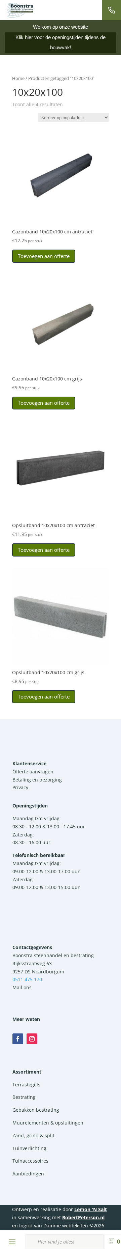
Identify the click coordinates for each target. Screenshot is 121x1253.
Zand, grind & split (33, 1135)
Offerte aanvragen (32, 771)
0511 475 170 (27, 979)
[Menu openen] (12, 1242)
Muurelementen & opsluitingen (47, 1122)
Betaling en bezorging (37, 779)
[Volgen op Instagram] (32, 1038)
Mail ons (22, 987)
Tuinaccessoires (30, 1161)
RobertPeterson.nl (83, 1217)
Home (18, 78)
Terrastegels (26, 1084)
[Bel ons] (111, 10)
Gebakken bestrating (35, 1110)
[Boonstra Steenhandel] (20, 10)
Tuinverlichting (29, 1148)
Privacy (20, 787)
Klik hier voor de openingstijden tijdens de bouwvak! (60, 42)
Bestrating (24, 1097)
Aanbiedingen (28, 1173)
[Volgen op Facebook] (17, 1038)
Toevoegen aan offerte (44, 256)
